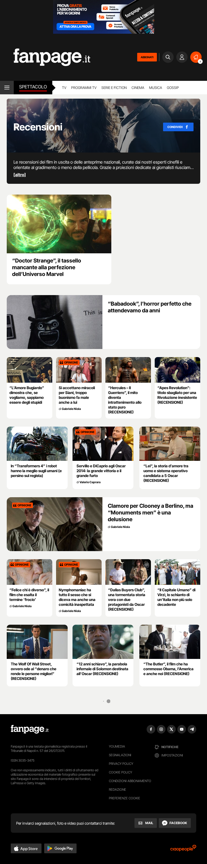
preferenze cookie (124, 798)
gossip (173, 87)
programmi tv (83, 87)
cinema (138, 87)
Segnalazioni (120, 755)
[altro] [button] (19, 174)
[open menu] (7, 87)
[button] (26, 848)
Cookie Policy (120, 772)
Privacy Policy (121, 764)
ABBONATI (147, 57)
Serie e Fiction (114, 87)
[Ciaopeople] (183, 850)
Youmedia (117, 746)
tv (64, 87)
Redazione (117, 789)
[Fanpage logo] (45, 57)
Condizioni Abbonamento (130, 781)
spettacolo (33, 86)
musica (155, 87)
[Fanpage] (30, 729)
